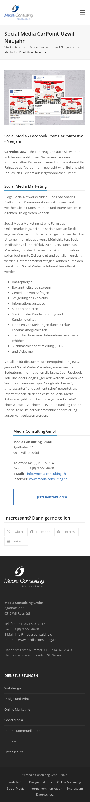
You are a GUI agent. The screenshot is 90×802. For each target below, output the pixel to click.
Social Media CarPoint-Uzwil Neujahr (46, 47)
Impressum (13, 741)
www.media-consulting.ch (48, 479)
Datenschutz (13, 752)
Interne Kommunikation (22, 730)
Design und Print (16, 698)
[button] (83, 12)
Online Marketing (17, 709)
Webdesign (12, 688)
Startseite (11, 47)
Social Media (13, 720)
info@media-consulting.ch (46, 473)
